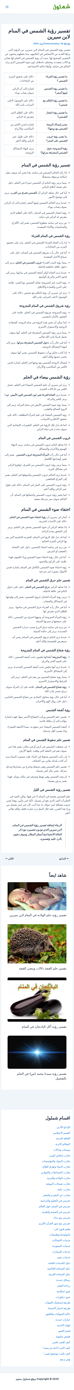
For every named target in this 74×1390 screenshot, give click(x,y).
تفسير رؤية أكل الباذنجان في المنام (44, 1026)
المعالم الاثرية (62, 1144)
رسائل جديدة (63, 1280)
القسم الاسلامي (61, 1132)
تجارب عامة (63, 1189)
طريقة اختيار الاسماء (59, 1308)
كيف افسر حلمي (61, 1342)
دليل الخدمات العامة (59, 1263)
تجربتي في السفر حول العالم (54, 1206)
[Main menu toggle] (7, 7)
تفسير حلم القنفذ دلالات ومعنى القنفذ (42, 968)
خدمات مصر (63, 1257)
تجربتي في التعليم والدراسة (55, 1200)
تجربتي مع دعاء (62, 1217)
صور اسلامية (63, 1291)
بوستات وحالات (62, 1149)
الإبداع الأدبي (63, 1127)
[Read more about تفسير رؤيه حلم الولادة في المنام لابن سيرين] (37, 896)
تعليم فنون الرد (62, 1229)
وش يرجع (65, 1359)
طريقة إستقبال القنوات (57, 1302)
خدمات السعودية (61, 1246)
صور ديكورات (63, 1297)
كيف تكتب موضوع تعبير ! (57, 1353)
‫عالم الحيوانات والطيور (57, 1314)
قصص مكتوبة (63, 1336)
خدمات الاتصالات (61, 1240)
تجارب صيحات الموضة (58, 1183)
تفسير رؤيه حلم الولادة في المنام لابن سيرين (37, 915)
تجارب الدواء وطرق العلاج (56, 1166)
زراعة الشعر (63, 1285)
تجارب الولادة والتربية (58, 1178)
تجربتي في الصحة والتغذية (56, 1212)
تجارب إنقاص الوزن (59, 1155)
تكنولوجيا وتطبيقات (59, 1234)
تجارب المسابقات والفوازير (55, 1172)
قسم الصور (64, 1330)
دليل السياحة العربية (59, 1274)
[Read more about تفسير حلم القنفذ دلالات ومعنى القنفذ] (37, 943)
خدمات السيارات (61, 1251)
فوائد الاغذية (63, 1325)
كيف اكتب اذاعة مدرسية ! (56, 1347)
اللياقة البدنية (63, 1138)
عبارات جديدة (63, 1319)
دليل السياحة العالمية (58, 1268)
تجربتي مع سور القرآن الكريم (54, 1223)
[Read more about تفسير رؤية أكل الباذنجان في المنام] (37, 999)
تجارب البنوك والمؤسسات (56, 1161)
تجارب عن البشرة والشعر (56, 1195)
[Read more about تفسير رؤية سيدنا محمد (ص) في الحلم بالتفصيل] (37, 1052)
